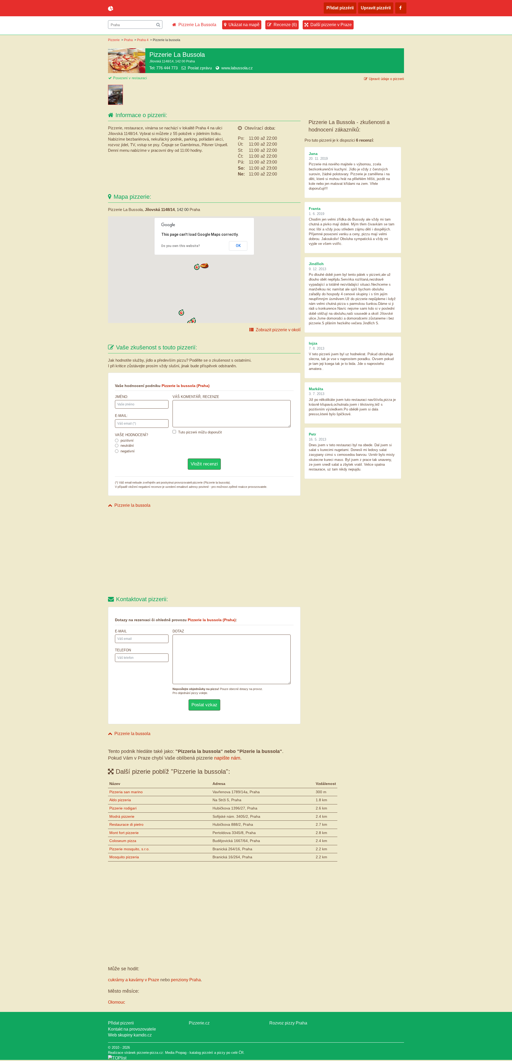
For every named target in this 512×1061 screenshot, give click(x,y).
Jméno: (121, 397)
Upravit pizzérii (376, 8)
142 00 (183, 209)
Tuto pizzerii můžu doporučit (200, 432)
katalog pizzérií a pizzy (207, 1053)
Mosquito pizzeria (124, 857)
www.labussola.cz (237, 68)
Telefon (123, 650)
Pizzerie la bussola (132, 505)
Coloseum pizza (122, 841)
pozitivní (127, 440)
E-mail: (121, 416)
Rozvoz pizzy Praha (288, 1023)
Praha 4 (143, 40)
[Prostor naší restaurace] (116, 103)
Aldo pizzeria (120, 800)
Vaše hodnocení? (131, 435)
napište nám (227, 758)
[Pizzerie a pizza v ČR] (117, 1058)
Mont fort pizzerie (124, 833)
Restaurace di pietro (126, 824)
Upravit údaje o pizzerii (386, 79)
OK (238, 246)
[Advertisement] (204, 552)
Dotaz (178, 631)
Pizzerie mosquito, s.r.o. (129, 849)
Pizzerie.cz (199, 1023)
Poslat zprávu (200, 68)
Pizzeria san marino (126, 792)
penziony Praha (186, 980)
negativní (128, 451)
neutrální (127, 446)
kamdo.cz (143, 1035)
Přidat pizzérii (340, 8)
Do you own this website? (180, 246)
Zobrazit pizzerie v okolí (278, 330)
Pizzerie (114, 40)
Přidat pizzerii (121, 1023)
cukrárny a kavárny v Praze (133, 980)
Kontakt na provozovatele (132, 1029)
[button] (204, 265)
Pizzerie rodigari (123, 808)
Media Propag (175, 1053)
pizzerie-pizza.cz (138, 8)
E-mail (121, 631)
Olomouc (116, 1002)
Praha (128, 40)
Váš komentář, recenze (196, 397)
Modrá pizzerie (121, 816)
